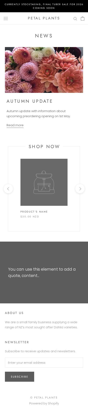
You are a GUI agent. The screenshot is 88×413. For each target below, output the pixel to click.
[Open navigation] (6, 18)
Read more (15, 125)
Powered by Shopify (44, 403)
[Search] (75, 18)
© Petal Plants (44, 397)
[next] (79, 188)
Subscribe (19, 377)
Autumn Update (30, 101)
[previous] (8, 188)
